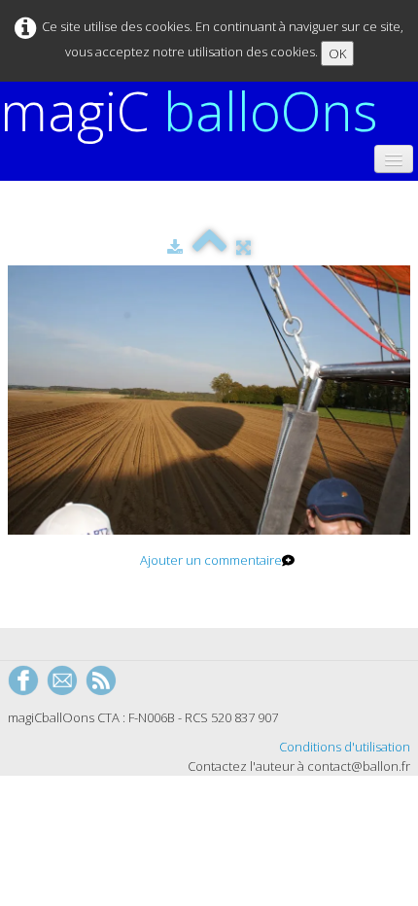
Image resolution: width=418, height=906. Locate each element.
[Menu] (393, 159)
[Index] (209, 247)
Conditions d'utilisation (344, 746)
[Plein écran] (243, 247)
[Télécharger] (175, 247)
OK (337, 53)
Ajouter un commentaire (211, 560)
